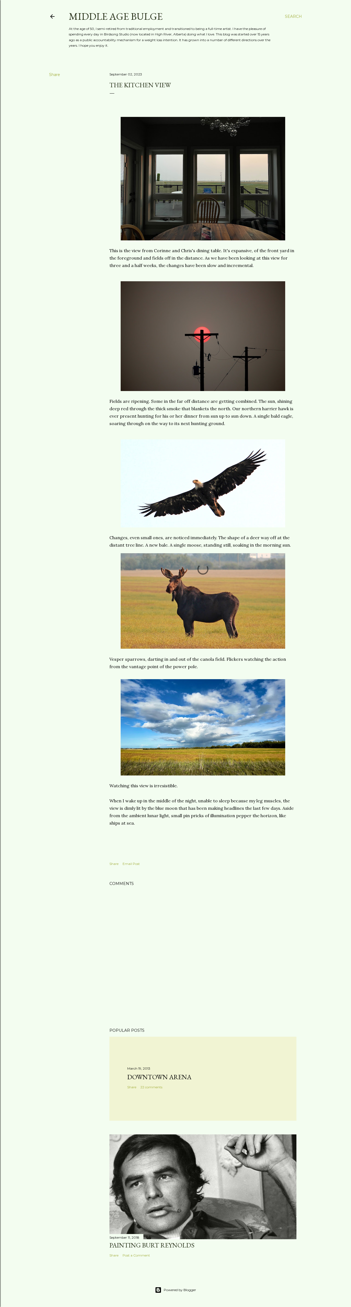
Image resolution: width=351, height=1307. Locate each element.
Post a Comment (136, 1255)
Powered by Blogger (180, 1290)
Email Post (131, 864)
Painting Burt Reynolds (151, 1245)
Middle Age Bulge (116, 16)
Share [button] (54, 74)
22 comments (151, 1087)
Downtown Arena (159, 1077)
